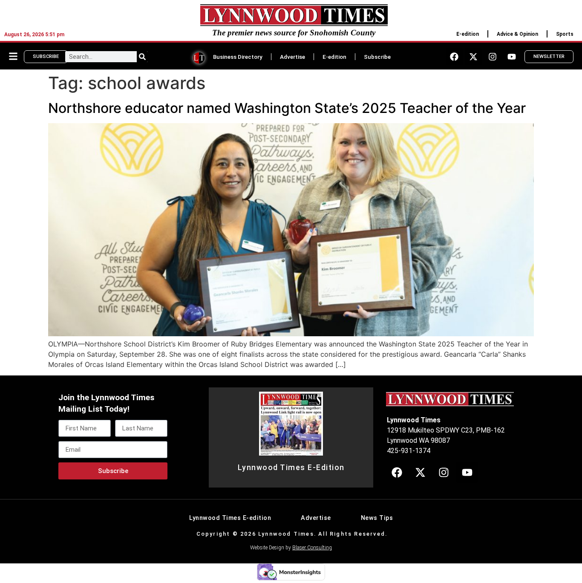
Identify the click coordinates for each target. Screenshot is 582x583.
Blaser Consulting (312, 548)
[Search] (142, 56)
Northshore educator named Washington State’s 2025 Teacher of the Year (287, 108)
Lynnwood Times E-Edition (291, 467)
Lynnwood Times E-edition (230, 518)
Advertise (292, 56)
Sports (564, 34)
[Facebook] (454, 56)
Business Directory (237, 56)
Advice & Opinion (517, 34)
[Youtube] (511, 56)
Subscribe (377, 56)
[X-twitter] (473, 56)
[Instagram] (492, 56)
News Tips (377, 518)
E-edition (467, 34)
